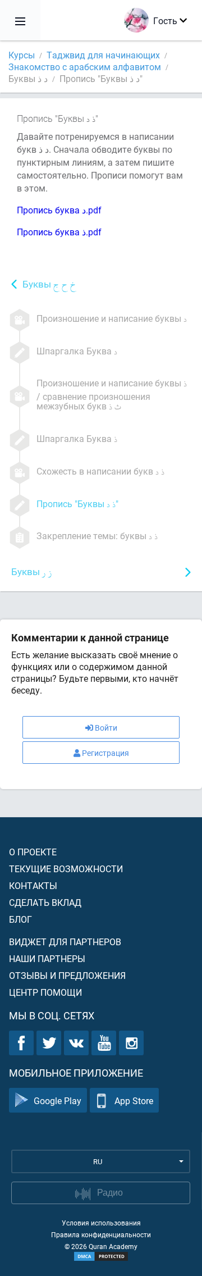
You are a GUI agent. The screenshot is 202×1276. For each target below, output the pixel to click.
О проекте (33, 852)
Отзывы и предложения (67, 975)
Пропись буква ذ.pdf (59, 232)
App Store (133, 1100)
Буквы (49, 285)
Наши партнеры (47, 958)
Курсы (21, 55)
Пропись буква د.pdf (59, 210)
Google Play (57, 1100)
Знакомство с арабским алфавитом (84, 66)
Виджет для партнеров (65, 941)
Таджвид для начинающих (103, 55)
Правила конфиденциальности (101, 1234)
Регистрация (105, 753)
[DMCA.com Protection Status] (101, 1256)
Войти (106, 727)
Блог (20, 919)
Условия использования (101, 1222)
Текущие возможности (66, 868)
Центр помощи (45, 992)
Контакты (33, 885)
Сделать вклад (45, 902)
